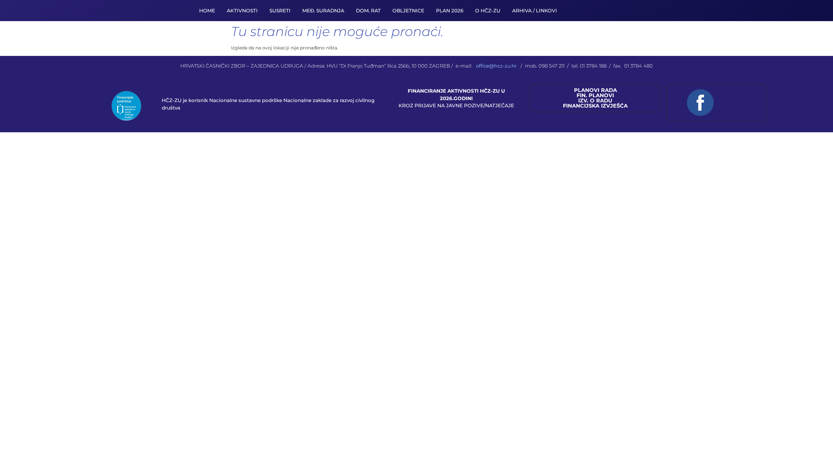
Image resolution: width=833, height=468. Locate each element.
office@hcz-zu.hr (497, 66)
